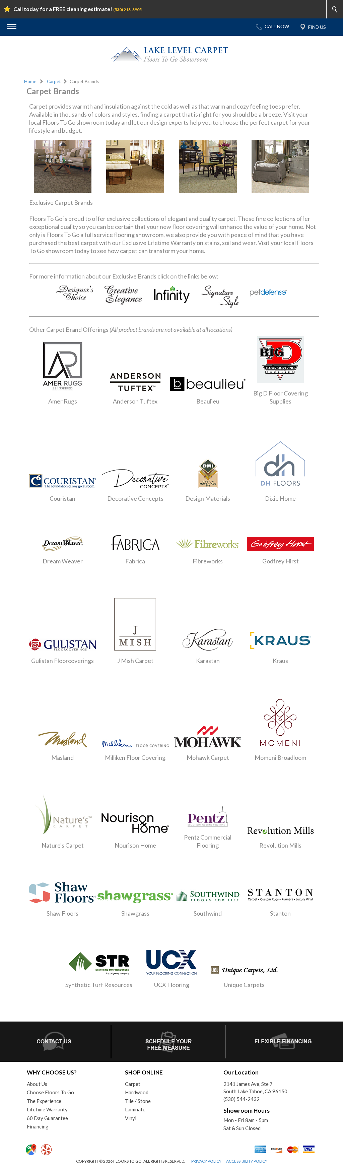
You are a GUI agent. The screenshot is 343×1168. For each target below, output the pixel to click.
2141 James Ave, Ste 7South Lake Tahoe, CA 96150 (255, 1088)
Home (30, 81)
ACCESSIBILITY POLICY (246, 1161)
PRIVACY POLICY (206, 1161)
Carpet (54, 81)
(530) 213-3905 (127, 9)
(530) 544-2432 (241, 1099)
